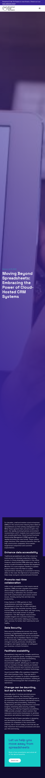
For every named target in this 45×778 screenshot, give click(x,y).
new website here (8, 4)
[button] (40, 8)
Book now (14, 760)
